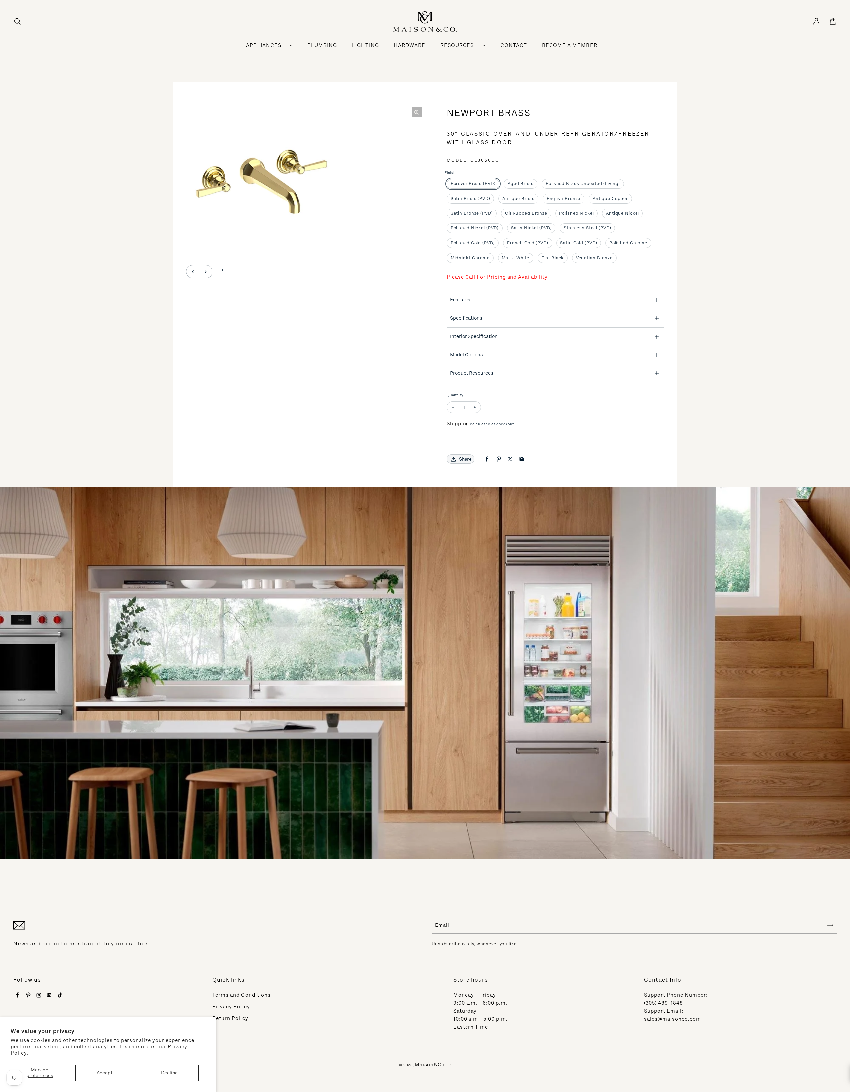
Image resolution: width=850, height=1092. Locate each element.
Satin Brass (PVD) (470, 198)
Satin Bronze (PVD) (472, 213)
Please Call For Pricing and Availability (497, 277)
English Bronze (563, 198)
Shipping (458, 424)
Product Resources (471, 373)
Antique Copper (610, 198)
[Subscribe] (830, 925)
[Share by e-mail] (522, 459)
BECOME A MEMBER (569, 45)
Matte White (515, 257)
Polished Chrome (628, 242)
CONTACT (513, 45)
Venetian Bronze (594, 257)
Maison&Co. (430, 1065)
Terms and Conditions (241, 995)
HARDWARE (409, 45)
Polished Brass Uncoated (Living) (583, 183)
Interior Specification (474, 336)
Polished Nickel (576, 213)
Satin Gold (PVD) (578, 242)
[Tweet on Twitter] (510, 459)
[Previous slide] (192, 271)
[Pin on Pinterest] (498, 459)
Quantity (455, 395)
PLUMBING (322, 45)
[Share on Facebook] (487, 459)
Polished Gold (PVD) (473, 242)
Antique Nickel (622, 213)
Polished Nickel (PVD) (475, 227)
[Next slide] (205, 271)
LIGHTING (365, 45)
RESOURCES (457, 45)
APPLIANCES (263, 45)
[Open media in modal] (417, 112)
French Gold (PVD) (527, 242)
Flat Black (552, 257)
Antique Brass (518, 198)
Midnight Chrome (470, 257)
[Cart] (833, 22)
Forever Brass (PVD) (473, 183)
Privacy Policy (231, 1007)
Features (460, 300)
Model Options (466, 355)
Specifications (466, 318)
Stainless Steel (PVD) (587, 227)
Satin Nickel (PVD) (531, 227)
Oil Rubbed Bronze (526, 213)
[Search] (17, 22)
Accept (105, 1073)
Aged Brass (521, 183)
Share (465, 459)
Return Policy (230, 1018)
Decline (169, 1073)
